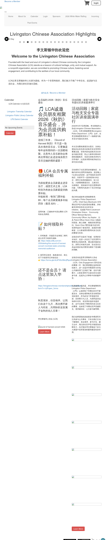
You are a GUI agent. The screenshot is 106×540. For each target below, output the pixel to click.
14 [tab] (70, 42)
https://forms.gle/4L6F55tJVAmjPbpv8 (56, 260)
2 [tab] (24, 42)
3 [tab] (27, 42)
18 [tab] (86, 42)
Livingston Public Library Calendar (19, 115)
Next (99, 39)
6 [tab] (39, 42)
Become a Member (12, 1)
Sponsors (56, 16)
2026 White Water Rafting (75, 16)
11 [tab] (59, 42)
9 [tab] (51, 42)
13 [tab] (66, 42)
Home (10, 16)
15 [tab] (74, 42)
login (96, 2)
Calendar (34, 16)
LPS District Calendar (19, 119)
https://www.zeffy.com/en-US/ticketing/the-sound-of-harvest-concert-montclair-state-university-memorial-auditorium (52, 244)
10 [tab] (55, 42)
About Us (22, 16)
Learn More (44, 331)
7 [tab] (43, 42)
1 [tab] (20, 42)
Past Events (32, 22)
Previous (7, 39)
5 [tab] (35, 42)
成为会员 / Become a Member (53, 92)
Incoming (95, 16)
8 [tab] (47, 42)
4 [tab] (31, 42)
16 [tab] (78, 42)
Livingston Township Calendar (19, 111)
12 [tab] (62, 42)
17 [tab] (82, 42)
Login (45, 16)
